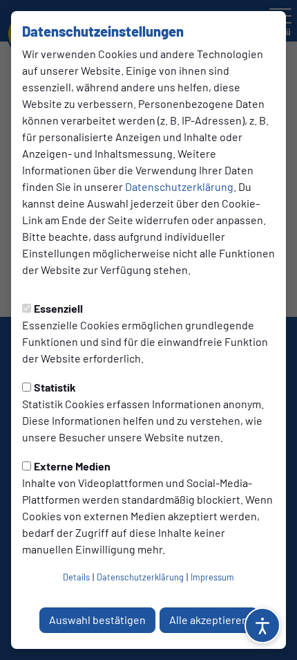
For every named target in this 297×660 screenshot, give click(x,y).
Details (76, 577)
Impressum (212, 577)
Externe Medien (72, 466)
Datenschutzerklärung (179, 186)
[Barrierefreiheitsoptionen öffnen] (262, 625)
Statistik (55, 387)
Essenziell (58, 308)
